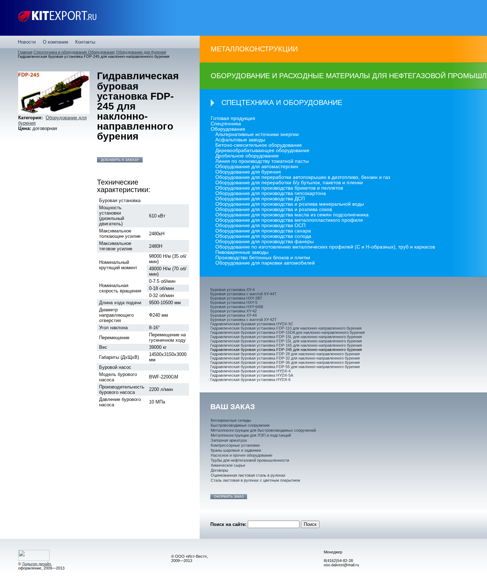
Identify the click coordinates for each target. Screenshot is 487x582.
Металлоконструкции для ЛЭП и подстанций (251, 435)
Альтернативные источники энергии (257, 134)
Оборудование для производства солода (263, 236)
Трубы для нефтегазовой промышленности (250, 460)
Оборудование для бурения (141, 52)
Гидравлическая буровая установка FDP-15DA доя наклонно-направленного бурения (287, 332)
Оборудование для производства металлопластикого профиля (289, 220)
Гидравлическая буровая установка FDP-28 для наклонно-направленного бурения (285, 354)
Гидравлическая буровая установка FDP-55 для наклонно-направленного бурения (285, 367)
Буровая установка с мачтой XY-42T (243, 319)
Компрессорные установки (235, 445)
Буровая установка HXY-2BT (236, 298)
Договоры (219, 470)
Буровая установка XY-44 (233, 315)
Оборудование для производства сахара (263, 231)
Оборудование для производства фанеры (264, 241)
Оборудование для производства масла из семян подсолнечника (292, 214)
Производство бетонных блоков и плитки (262, 257)
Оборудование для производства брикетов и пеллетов (279, 188)
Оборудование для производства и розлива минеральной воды (289, 204)
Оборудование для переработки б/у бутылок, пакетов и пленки (289, 182)
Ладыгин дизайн (36, 564)
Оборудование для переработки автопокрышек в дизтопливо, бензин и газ (302, 177)
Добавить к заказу (120, 160)
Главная (25, 52)
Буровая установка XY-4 (232, 289)
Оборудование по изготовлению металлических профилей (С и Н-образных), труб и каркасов (325, 247)
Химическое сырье (228, 465)
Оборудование (101, 52)
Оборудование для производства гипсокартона (270, 193)
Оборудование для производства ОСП (260, 225)
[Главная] (57, 18)
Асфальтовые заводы (240, 139)
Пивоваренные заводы (241, 252)
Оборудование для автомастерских (256, 166)
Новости (27, 42)
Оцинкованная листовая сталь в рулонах (248, 475)
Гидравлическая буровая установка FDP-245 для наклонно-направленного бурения (286, 349)
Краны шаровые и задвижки (236, 450)
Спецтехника (226, 123)
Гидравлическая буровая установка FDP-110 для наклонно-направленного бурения (286, 328)
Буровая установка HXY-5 (233, 302)
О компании (55, 42)
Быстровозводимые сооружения (240, 425)
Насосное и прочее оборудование (241, 455)
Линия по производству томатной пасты (262, 161)
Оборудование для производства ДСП (260, 198)
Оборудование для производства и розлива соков (273, 209)
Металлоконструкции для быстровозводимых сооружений (263, 430)
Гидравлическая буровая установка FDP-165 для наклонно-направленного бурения (286, 345)
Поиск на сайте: (229, 524)
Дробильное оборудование (247, 156)
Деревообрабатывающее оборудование (262, 150)
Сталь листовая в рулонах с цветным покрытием (255, 480)
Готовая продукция (233, 118)
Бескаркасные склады (231, 420)
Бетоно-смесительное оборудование (258, 145)
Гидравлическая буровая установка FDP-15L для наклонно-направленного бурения (286, 337)
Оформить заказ (229, 496)
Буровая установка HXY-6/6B (236, 307)
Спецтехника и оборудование (61, 52)
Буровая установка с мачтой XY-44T (243, 294)
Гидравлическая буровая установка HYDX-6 (250, 379)
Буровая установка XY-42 (233, 311)
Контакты (85, 42)
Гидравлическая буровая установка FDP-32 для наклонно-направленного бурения (285, 358)
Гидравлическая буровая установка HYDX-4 (250, 371)
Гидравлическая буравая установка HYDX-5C (251, 324)
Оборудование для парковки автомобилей (265, 263)
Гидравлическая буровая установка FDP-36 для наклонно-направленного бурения (285, 362)
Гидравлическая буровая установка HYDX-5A (251, 375)
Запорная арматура (229, 440)
